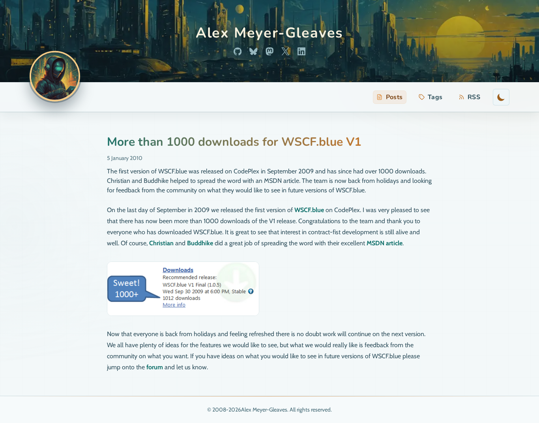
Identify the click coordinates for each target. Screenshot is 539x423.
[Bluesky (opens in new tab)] (253, 51)
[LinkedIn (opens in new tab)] (301, 51)
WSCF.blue (309, 210)
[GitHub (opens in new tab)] (237, 51)
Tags (435, 97)
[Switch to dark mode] (501, 97)
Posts (394, 97)
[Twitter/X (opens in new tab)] (285, 51)
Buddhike (200, 243)
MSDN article (384, 243)
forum (154, 367)
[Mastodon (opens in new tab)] (269, 51)
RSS (471, 98)
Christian (161, 243)
